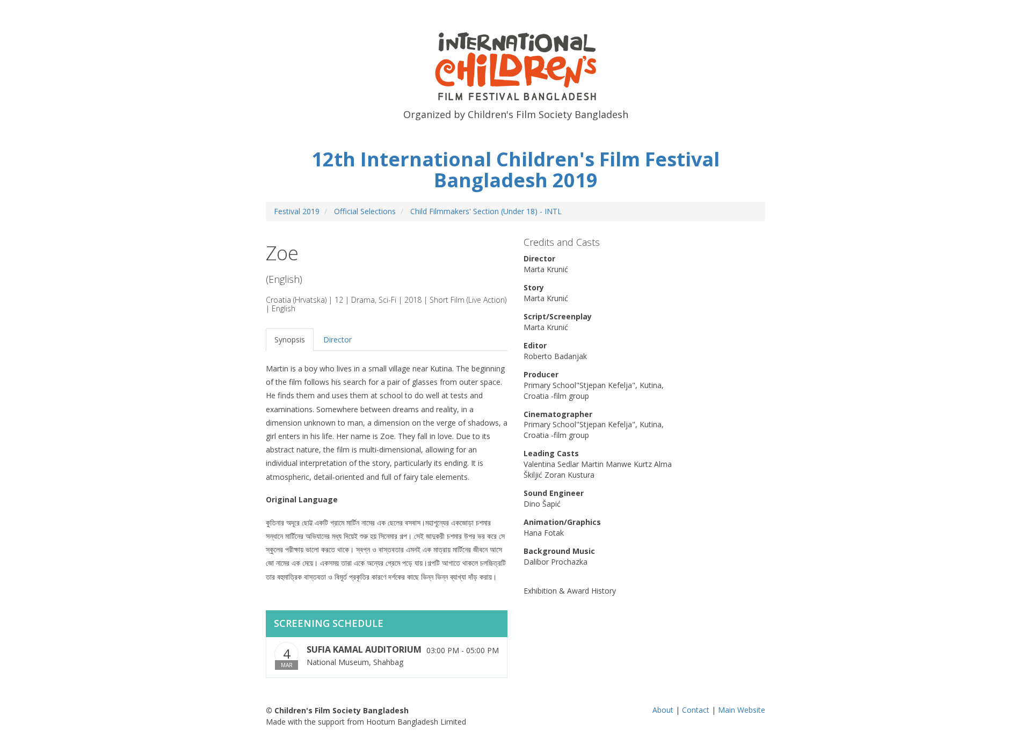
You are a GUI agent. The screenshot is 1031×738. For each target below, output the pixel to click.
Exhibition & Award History (570, 591)
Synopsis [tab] (289, 339)
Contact (695, 710)
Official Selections (365, 211)
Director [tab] (337, 339)
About (662, 710)
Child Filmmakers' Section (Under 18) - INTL (486, 211)
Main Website (741, 710)
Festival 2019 (297, 211)
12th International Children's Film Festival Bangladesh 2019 (515, 170)
